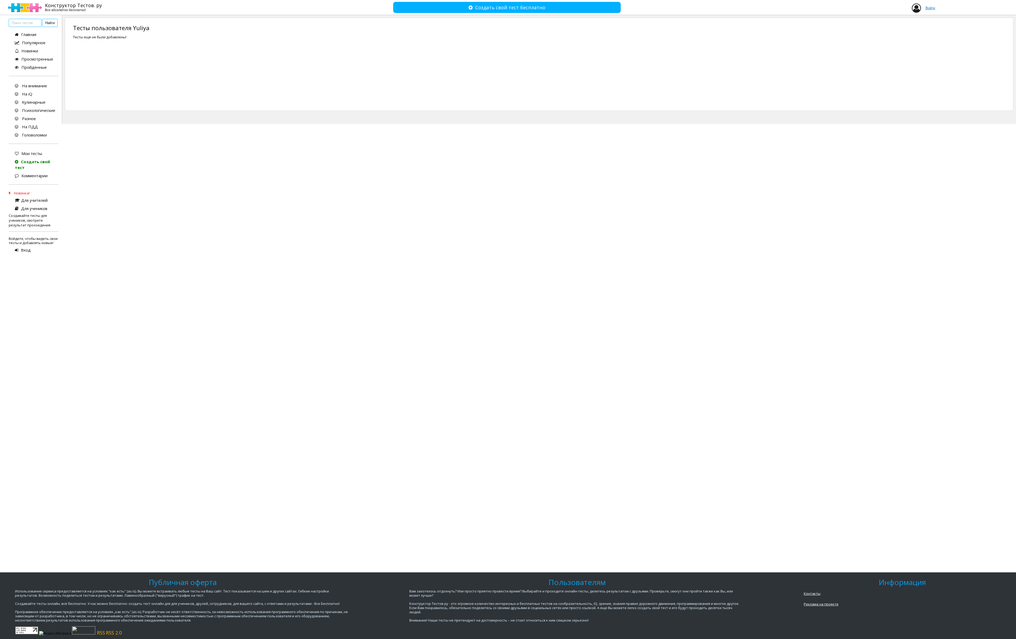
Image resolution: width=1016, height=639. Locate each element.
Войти (930, 8)
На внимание (34, 85)
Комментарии (34, 175)
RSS (101, 632)
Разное (28, 118)
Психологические (38, 110)
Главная (28, 34)
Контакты (812, 593)
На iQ (26, 94)
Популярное (34, 42)
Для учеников (34, 208)
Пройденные (34, 67)
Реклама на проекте (821, 604)
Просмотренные (37, 59)
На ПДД (29, 126)
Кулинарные (33, 102)
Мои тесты (31, 153)
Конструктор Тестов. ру (73, 7)
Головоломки (34, 135)
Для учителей (34, 200)
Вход (26, 250)
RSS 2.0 (114, 632)
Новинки (29, 50)
